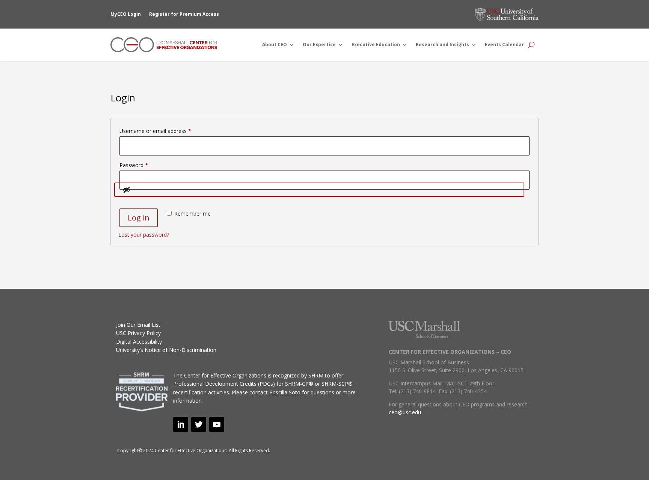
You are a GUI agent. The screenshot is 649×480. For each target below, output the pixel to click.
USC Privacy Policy (138, 333)
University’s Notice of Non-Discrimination (166, 349)
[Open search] (531, 44)
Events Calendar (504, 44)
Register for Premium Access (184, 14)
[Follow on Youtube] (216, 424)
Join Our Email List (138, 324)
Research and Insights (442, 44)
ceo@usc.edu (405, 412)
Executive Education (376, 44)
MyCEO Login (125, 14)
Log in (138, 218)
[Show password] (319, 190)
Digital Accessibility (139, 341)
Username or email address (165, 130)
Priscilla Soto (284, 392)
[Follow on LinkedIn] (180, 424)
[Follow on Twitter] (198, 424)
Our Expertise (319, 44)
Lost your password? (143, 234)
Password (144, 165)
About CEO (274, 44)
